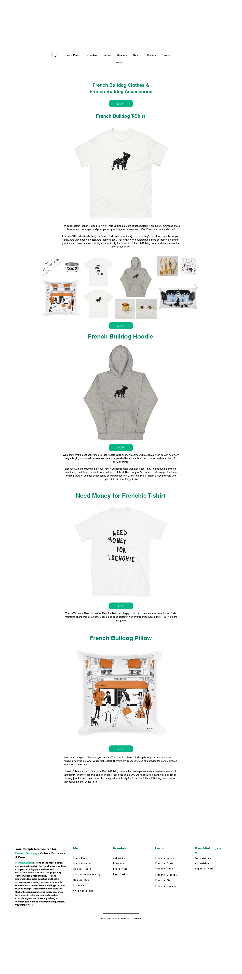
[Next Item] (196, 287)
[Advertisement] (99, 23)
